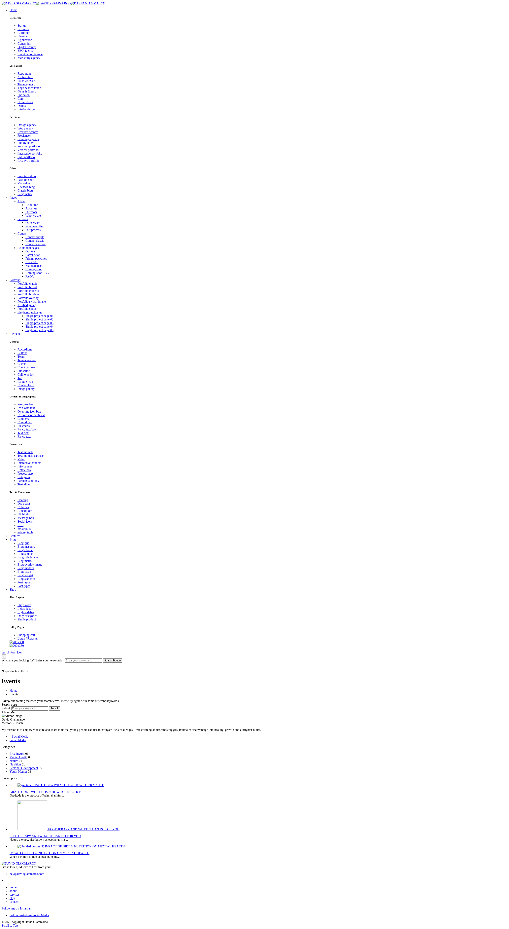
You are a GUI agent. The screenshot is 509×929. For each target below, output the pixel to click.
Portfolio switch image (31, 301)
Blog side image (27, 557)
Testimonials (25, 452)
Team (20, 356)
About (21, 201)
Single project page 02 (39, 319)
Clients (21, 363)
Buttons (22, 353)
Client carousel (26, 367)
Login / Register (27, 638)
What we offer (34, 226)
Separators (24, 528)
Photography (25, 142)
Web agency (25, 128)
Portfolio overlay (28, 298)
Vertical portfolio (28, 150)
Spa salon (23, 95)
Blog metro (24, 194)
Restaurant (24, 73)
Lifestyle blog (26, 187)
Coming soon (33, 269)
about (13, 891)
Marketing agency (28, 57)
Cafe (20, 98)
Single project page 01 (39, 315)
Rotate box (24, 470)
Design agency (26, 125)
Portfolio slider (26, 308)
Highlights (24, 514)
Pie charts (23, 425)
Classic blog (25, 190)
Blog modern (25, 568)
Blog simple (25, 553)
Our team (31, 251)
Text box (23, 433)
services (14, 894)
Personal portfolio (28, 146)
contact (14, 901)
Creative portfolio (28, 160)
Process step (25, 473)
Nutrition (15, 764)
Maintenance (33, 265)
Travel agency (26, 84)
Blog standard (26, 578)
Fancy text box (26, 429)
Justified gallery (27, 305)
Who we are (33, 215)
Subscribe (23, 371)
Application (24, 40)
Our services (33, 222)
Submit (6, 708)
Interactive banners (29, 462)
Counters (23, 418)
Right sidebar (25, 612)
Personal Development (24, 768)
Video (21, 459)
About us (31, 208)
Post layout (24, 582)
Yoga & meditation (29, 88)
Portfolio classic (27, 283)
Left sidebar (24, 608)
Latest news (32, 255)
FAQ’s (29, 276)
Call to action (25, 374)
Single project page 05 (39, 330)
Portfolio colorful (28, 290)
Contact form (25, 385)
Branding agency (28, 139)
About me (31, 204)
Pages (13, 197)
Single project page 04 (39, 326)
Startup (21, 25)
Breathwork (17, 753)
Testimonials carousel (30, 455)
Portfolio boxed (27, 287)
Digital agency (26, 47)
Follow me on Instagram (17, 908)
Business (23, 29)
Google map (25, 381)
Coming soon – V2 (37, 273)
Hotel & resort (26, 80)
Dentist (21, 105)
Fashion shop (25, 179)
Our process (33, 230)
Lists (20, 525)
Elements (15, 333)
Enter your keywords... (49, 660)
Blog (13, 539)
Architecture (25, 77)
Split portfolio (26, 157)
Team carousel (26, 360)
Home (13, 10)
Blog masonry (26, 546)
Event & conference (30, 54)
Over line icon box (29, 411)
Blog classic (25, 550)
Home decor (25, 102)
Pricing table (25, 532)
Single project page (29, 312)
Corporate (23, 32)
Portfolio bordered (28, 294)
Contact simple (34, 237)
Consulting (24, 43)
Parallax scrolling (28, 480)
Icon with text (26, 408)
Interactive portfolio (29, 153)
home (13, 887)
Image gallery (26, 388)
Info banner (24, 466)
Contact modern (35, 244)
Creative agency (27, 132)
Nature (14, 760)
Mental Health (18, 757)
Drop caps (23, 503)
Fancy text (24, 436)
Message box (25, 518)
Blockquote (24, 510)
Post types (23, 586)
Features (15, 536)
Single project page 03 (39, 323)
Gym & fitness (26, 91)
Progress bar (25, 404)
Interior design (26, 109)
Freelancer (24, 135)
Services (22, 219)
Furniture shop (26, 176)
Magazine (23, 183)
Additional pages (28, 247)
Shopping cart (26, 635)
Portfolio (15, 280)
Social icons (25, 521)
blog (12, 898)
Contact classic (34, 240)
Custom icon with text (31, 415)
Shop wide (24, 605)
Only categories (27, 615)
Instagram (23, 477)
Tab (19, 378)
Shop (13, 589)
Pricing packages (36, 258)
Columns (23, 507)
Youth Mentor (18, 771)
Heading (22, 500)
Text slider (24, 484)
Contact (22, 233)
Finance (22, 36)
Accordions (24, 349)
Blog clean (24, 571)
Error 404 (31, 262)
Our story (31, 212)
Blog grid (23, 543)
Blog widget (25, 575)
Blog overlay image (29, 564)
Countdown (24, 422)
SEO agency (25, 50)
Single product (26, 619)
